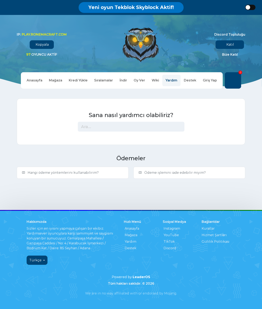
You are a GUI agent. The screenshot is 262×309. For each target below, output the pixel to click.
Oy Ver (139, 80)
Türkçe (35, 260)
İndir (123, 80)
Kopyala (42, 44)
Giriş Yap (210, 80)
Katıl (230, 44)
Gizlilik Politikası (215, 242)
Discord (170, 248)
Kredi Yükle (78, 80)
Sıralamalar (103, 80)
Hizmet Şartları (214, 235)
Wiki (155, 80)
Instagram (172, 228)
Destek (190, 80)
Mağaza (55, 80)
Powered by (131, 277)
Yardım (171, 80)
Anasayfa (34, 80)
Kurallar (208, 228)
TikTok (169, 242)
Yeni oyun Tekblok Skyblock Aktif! (131, 7)
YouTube (171, 235)
